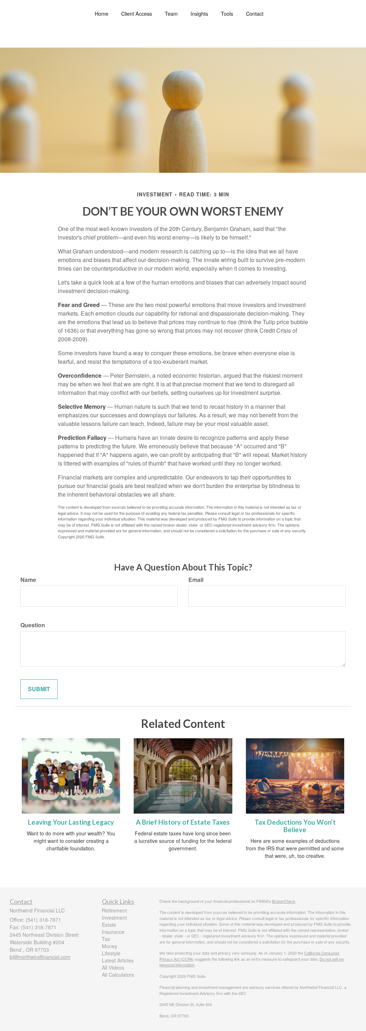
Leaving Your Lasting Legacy (71, 822)
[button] (136, 13)
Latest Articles (118, 960)
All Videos (113, 967)
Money (109, 946)
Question (32, 625)
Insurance (113, 931)
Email (195, 580)
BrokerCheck (283, 901)
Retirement (114, 910)
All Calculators (118, 974)
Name (28, 580)
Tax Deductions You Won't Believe (295, 826)
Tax (106, 938)
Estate (109, 924)
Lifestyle (111, 953)
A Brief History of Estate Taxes (183, 822)
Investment (114, 917)
